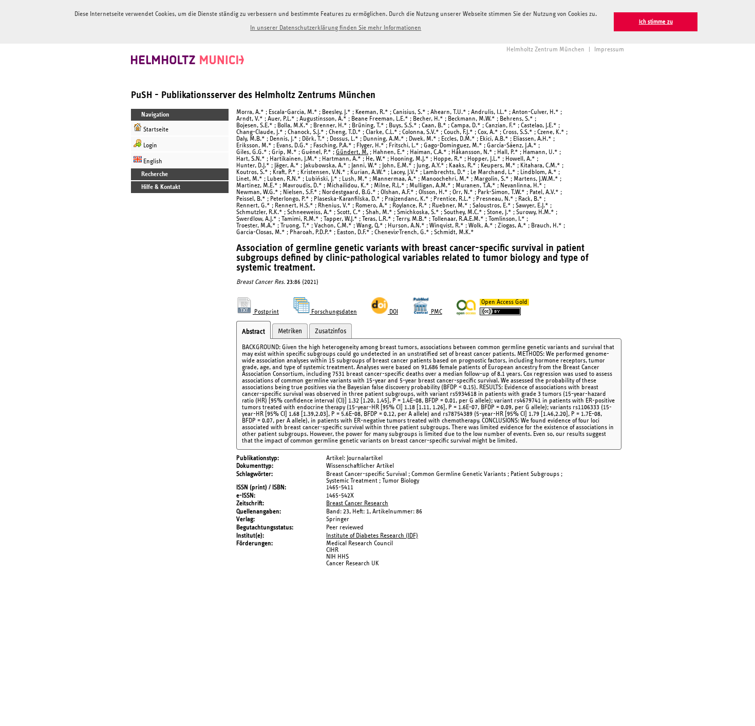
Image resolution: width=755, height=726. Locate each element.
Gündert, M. (352, 152)
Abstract (253, 331)
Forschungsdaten (333, 312)
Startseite (155, 129)
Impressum (609, 49)
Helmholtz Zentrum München (545, 49)
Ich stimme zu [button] (656, 22)
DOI (393, 312)
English (152, 161)
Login (149, 145)
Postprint (266, 312)
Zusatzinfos (330, 331)
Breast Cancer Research (357, 503)
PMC (435, 312)
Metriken (290, 331)
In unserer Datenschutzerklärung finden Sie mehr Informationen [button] (335, 28)
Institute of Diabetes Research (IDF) (372, 535)
